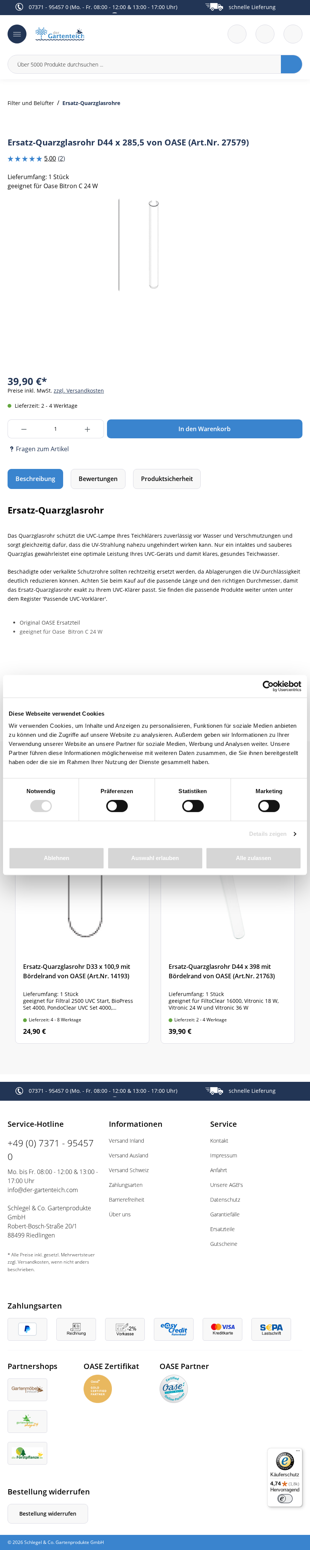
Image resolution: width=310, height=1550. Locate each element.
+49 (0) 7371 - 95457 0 (51, 1150)
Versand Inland (126, 1140)
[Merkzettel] (237, 34)
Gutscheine (223, 1243)
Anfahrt (218, 1170)
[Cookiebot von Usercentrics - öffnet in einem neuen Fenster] (268, 686)
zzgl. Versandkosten (79, 390)
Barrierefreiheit (126, 1199)
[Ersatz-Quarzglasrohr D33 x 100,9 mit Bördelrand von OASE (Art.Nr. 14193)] (82, 930)
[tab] (35, 479)
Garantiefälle (225, 1214)
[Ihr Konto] (293, 34)
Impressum (223, 1155)
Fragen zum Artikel (42, 449)
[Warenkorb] (265, 34)
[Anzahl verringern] (24, 428)
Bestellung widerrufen (47, 1513)
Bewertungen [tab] (98, 479)
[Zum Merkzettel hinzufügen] (287, 211)
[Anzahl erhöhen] (88, 428)
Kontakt (219, 1140)
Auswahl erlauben (155, 858)
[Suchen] (291, 64)
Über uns (120, 1214)
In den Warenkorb (204, 429)
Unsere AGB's (226, 1184)
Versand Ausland (128, 1155)
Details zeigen (268, 834)
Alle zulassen (253, 858)
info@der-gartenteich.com (43, 1190)
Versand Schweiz (129, 1170)
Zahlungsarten (126, 1184)
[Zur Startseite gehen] (93, 34)
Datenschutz (225, 1199)
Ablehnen (56, 858)
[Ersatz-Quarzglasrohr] (155, 244)
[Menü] (17, 34)
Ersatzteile (222, 1229)
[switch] (117, 806)
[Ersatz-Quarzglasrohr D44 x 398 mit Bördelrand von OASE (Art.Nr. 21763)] (227, 930)
